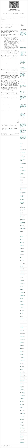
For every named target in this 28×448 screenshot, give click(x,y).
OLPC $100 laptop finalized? (16, 133)
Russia (21, 213)
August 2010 (21, 345)
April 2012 (21, 327)
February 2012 (22, 330)
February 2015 (22, 319)
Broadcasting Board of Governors (23, 106)
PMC (20, 122)
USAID (22, 138)
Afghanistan (21, 104)
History (21, 179)
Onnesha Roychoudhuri (9, 29)
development (21, 113)
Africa (23, 104)
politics (6, 125)
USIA (23, 138)
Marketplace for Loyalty (23, 188)
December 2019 (22, 272)
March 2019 (21, 280)
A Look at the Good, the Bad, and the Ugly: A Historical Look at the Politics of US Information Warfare (23, 42)
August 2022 (21, 248)
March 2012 (21, 328)
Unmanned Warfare (22, 228)
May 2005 (21, 440)
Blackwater (21, 105)
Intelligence (21, 185)
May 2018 (21, 286)
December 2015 (22, 304)
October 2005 (22, 433)
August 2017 (21, 289)
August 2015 (21, 310)
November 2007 (22, 395)
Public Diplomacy (22, 209)
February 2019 (22, 281)
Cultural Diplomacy (22, 163)
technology (21, 136)
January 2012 (21, 331)
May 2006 (21, 422)
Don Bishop (24, 113)
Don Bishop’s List (22, 170)
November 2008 (22, 377)
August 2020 (21, 265)
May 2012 (21, 325)
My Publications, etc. (9, 13)
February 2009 (22, 372)
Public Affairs (22, 207)
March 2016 (21, 301)
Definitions (21, 167)
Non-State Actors (22, 192)
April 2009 (21, 369)
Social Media (24, 130)
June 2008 (21, 384)
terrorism (23, 136)
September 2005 (22, 434)
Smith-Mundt (22, 129)
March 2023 (21, 239)
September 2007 (22, 398)
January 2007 (22, 410)
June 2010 (21, 348)
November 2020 (22, 263)
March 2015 (21, 318)
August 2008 (21, 381)
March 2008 (21, 389)
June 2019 (21, 278)
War (20, 231)
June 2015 (21, 313)
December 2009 (22, 357)
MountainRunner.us (14, 9)
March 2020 (21, 269)
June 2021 (21, 257)
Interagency (21, 186)
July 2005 (21, 437)
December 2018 (22, 283)
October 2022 (22, 245)
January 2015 (21, 321)
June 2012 (21, 324)
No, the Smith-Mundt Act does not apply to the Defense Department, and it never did (23, 53)
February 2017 (22, 292)
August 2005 (21, 436)
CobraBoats (21, 108)
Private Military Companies (8, 124)
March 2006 (21, 425)
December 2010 (22, 339)
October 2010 (22, 342)
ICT (20, 180)
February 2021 (22, 260)
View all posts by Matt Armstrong (9, 129)
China (24, 107)
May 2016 (21, 298)
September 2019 (22, 274)
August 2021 (21, 254)
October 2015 (21, 307)
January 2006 (22, 428)
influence (23, 116)
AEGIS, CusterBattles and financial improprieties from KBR (9, 58)
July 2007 (21, 401)
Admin (21, 143)
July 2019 (21, 277)
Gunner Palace (6, 97)
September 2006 (22, 416)
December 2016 (22, 295)
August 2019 (21, 275)
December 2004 (22, 442)
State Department (22, 222)
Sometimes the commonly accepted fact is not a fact (23, 68)
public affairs (24, 125)
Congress (21, 109)
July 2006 (21, 419)
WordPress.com (10, 446)
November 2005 (22, 431)
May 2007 (21, 404)
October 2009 (22, 360)
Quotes (21, 210)
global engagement (22, 114)
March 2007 (21, 407)
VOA (25, 138)
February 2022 (22, 251)
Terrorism (21, 225)
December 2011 (22, 333)
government (21, 115)
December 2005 (22, 430)
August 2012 (21, 322)
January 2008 (22, 392)
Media (21, 190)
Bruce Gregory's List (22, 149)
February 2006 (22, 427)
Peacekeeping (22, 199)
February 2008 (22, 390)
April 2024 (21, 236)
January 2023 (22, 242)
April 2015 (21, 316)
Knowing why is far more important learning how (23, 38)
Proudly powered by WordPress (5, 445)
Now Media (21, 193)
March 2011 (21, 334)
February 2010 (22, 354)
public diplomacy (11, 125)
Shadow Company (15, 125)
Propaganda (24, 124)
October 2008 (22, 378)
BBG (25, 104)
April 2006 (21, 424)
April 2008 (21, 387)
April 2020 (21, 268)
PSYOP (21, 125)
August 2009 (21, 363)
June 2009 (21, 366)
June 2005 (21, 439)
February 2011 (22, 336)
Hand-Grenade (22, 177)
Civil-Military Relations (23, 152)
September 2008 (22, 380)
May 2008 (21, 386)
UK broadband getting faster (4, 133)
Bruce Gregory (22, 107)
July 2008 (21, 383)
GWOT (2, 125)
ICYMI (21, 182)
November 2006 (22, 413)
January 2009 (22, 374)
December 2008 (22, 375)
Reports (21, 212)
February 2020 (22, 271)
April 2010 (21, 351)
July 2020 (21, 266)
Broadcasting (24, 105)
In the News (21, 183)
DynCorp (25, 113)
